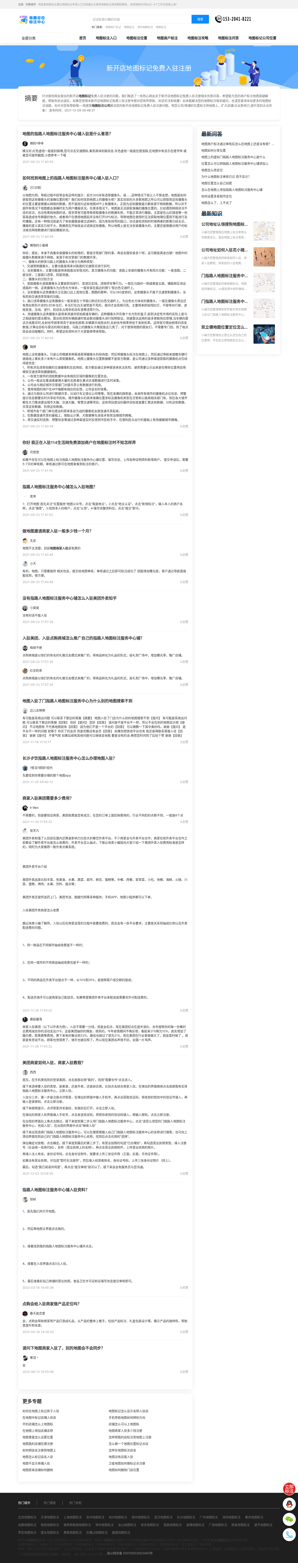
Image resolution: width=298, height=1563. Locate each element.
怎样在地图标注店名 (122, 1450)
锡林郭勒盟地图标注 (77, 1525)
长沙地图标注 (186, 1517)
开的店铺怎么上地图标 (37, 1424)
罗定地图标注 (27, 1532)
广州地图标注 (209, 1517)
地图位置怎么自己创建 (216, 183)
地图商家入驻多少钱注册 (125, 1430)
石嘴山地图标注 (97, 1532)
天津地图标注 (50, 1517)
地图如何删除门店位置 (124, 1470)
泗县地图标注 (172, 1525)
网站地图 (205, 1544)
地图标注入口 (106, 38)
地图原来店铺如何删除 (37, 1470)
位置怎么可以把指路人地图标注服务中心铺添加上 (235, 163)
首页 (82, 38)
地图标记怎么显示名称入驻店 (128, 1411)
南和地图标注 (50, 1525)
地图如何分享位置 (213, 150)
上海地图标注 (72, 1517)
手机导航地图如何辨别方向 (127, 1417)
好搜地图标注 (148, 1544)
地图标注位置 (136, 38)
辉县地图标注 (240, 1525)
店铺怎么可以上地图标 (124, 1424)
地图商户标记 (113, 27)
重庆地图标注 (254, 1517)
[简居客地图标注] (32, 19)
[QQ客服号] (289, 1504)
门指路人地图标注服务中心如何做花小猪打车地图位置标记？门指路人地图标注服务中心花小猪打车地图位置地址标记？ (224, 276)
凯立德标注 (189, 1544)
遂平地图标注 (263, 1525)
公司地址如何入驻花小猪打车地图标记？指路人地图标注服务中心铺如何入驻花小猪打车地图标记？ (224, 250)
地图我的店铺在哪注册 (37, 1443)
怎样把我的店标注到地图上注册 (130, 1437)
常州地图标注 (104, 1525)
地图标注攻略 (197, 38)
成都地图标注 (27, 1525)
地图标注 (129, 27)
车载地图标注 (27, 1544)
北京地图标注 (27, 1517)
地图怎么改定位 (212, 170)
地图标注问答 (228, 38)
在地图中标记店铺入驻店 (39, 1417)
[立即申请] (289, 1488)
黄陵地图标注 (72, 1532)
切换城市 (31, 4)
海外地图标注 (145, 27)
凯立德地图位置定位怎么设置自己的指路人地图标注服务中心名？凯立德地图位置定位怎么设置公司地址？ (224, 327)
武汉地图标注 (163, 1517)
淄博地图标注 (195, 1525)
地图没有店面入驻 (121, 1457)
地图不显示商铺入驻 (36, 1463)
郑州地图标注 (141, 1517)
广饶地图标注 (218, 1525)
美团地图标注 (169, 1544)
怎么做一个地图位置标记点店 (128, 1443)
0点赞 (184, 162)
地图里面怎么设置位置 (37, 1437)
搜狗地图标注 (106, 1544)
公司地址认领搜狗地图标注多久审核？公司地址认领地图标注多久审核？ (224, 224)
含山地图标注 (127, 1525)
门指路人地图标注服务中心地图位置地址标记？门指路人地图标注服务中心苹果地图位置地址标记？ (224, 301)
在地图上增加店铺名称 (37, 1430)
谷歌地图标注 (84, 1544)
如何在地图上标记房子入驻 (40, 1411)
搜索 (200, 19)
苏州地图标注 (95, 1517)
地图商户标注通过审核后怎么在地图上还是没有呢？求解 (239, 144)
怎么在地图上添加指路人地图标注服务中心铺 (231, 189)
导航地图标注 (127, 1544)
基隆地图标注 (121, 1532)
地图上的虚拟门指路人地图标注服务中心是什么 (233, 157)
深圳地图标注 (231, 1517)
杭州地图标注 (118, 1517)
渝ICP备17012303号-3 (90, 1554)
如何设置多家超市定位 (216, 196)
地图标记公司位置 (262, 38)
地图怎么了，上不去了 (216, 203)
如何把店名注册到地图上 (39, 1450)
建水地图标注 (50, 1532)
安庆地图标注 (150, 1525)
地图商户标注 (167, 38)
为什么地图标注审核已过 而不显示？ (226, 176)
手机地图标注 (63, 1544)
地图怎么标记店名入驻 (37, 1457)
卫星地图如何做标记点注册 (127, 1463)
